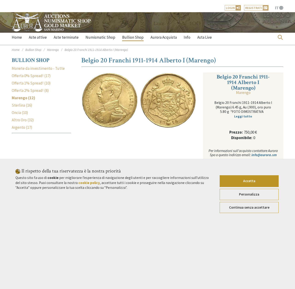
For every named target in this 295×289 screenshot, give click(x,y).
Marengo (53, 50)
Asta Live (204, 37)
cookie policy (89, 183)
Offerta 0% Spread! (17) (31, 76)
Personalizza (249, 194)
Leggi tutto (243, 116)
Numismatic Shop (100, 37)
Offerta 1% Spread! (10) (31, 83)
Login (230, 8)
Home (17, 37)
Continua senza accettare (249, 207)
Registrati (253, 8)
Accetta (249, 181)
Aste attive (38, 37)
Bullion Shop (133, 37)
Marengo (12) (23, 98)
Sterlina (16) (22, 105)
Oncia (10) (20, 113)
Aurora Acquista (163, 37)
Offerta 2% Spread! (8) (30, 91)
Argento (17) (22, 127)
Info (187, 37)
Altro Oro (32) (23, 120)
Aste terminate (66, 37)
